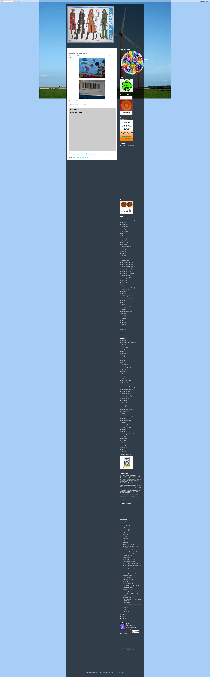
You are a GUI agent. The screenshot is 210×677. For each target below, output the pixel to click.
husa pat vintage (125, 260)
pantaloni (123, 297)
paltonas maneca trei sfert (127, 295)
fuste (122, 253)
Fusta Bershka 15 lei (128, 583)
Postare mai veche (109, 154)
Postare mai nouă (74, 154)
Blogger (122, 672)
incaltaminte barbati (126, 269)
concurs (123, 239)
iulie (124, 536)
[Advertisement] (126, 172)
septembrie (126, 532)
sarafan (123, 316)
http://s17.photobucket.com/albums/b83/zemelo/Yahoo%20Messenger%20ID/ (130, 491)
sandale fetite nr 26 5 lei (128, 544)
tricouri (123, 326)
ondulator (123, 291)
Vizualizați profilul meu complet (133, 629)
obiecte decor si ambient (127, 288)
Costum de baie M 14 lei (128, 557)
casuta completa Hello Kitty (129, 573)
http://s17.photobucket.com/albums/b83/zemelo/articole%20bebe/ (130, 488)
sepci (122, 318)
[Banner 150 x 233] (126, 114)
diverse (123, 249)
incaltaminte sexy (125, 277)
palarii (122, 293)
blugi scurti (124, 226)
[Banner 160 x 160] (126, 91)
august (125, 534)
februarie (125, 609)
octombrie (125, 530)
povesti (123, 300)
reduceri (123, 304)
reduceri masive (125, 306)
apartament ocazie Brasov (127, 220)
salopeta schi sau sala (126, 311)
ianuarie (125, 611)
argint (122, 222)
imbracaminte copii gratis (127, 266)
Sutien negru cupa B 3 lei (129, 577)
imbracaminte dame (126, 268)
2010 (123, 616)
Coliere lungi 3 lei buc (128, 587)
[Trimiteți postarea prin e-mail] (85, 104)
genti (122, 257)
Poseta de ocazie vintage (129, 561)
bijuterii (123, 224)
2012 (123, 524)
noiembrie (125, 528)
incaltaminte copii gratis (127, 273)
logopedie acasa (125, 286)
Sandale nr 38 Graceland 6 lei (130, 569)
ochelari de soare (125, 289)
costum (123, 244)
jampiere (123, 278)
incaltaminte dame (125, 275)
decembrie (125, 525)
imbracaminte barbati (126, 262)
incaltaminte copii (125, 271)
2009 (123, 618)
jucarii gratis (124, 282)
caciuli (123, 229)
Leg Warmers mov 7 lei (128, 597)
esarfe (122, 251)
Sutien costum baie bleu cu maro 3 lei (132, 549)
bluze (122, 228)
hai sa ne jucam (125, 258)
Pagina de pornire (92, 154)
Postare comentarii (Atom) (82, 157)
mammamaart (111, 672)
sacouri (123, 309)
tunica (122, 327)
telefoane (123, 322)
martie (124, 607)
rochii (122, 307)
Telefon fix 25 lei (127, 591)
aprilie (124, 542)
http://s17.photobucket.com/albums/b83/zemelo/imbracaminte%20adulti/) (130, 484)
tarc (122, 320)
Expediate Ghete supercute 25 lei (131, 585)
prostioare (123, 302)
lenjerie (123, 284)
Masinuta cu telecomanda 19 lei (130, 559)
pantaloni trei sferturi (126, 298)
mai (124, 540)
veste (122, 329)
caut (122, 235)
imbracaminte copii (125, 264)
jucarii (75, 105)
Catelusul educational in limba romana (132, 604)
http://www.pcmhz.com (126, 335)
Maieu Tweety (126, 581)
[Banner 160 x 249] (126, 140)
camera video (124, 231)
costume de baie (125, 246)
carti (122, 233)
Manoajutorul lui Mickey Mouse (130, 563)
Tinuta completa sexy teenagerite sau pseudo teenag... (132, 554)
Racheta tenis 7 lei (127, 589)
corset (122, 240)
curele (122, 248)
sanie (122, 315)
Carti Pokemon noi (127, 571)
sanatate (123, 313)
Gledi (129, 623)
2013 (123, 522)
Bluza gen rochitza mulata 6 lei (130, 551)
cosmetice (123, 242)
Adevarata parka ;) (127, 575)
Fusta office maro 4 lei (128, 579)
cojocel (123, 237)
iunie (124, 538)
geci (122, 255)
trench (122, 324)
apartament (124, 219)
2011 (123, 614)
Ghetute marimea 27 (127, 602)
